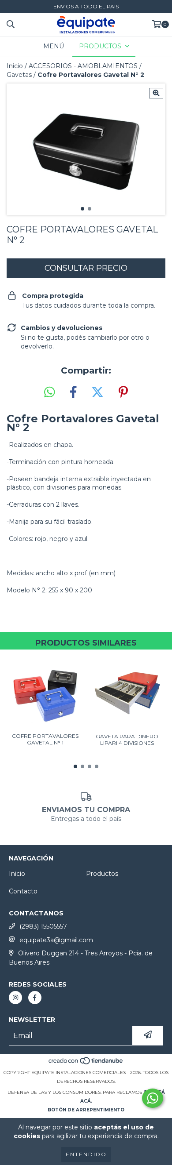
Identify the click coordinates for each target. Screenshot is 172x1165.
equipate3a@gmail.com (56, 940)
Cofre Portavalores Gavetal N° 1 (45, 739)
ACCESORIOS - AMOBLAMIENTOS (83, 66)
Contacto (23, 891)
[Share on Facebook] (73, 392)
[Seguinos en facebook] (34, 997)
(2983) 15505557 (43, 926)
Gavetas (19, 75)
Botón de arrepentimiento (86, 1110)
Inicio (15, 66)
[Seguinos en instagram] (15, 997)
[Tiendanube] (86, 1064)
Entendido (86, 1154)
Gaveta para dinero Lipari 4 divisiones (127, 739)
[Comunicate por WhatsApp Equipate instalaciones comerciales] (152, 1098)
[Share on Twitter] (97, 392)
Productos (102, 874)
